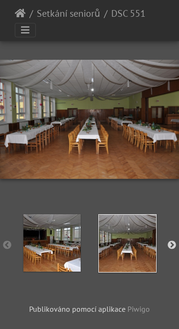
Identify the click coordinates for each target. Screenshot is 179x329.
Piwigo (138, 309)
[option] (52, 243)
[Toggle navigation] (25, 30)
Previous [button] (7, 245)
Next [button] (172, 245)
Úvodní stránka (20, 13)
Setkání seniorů (68, 13)
